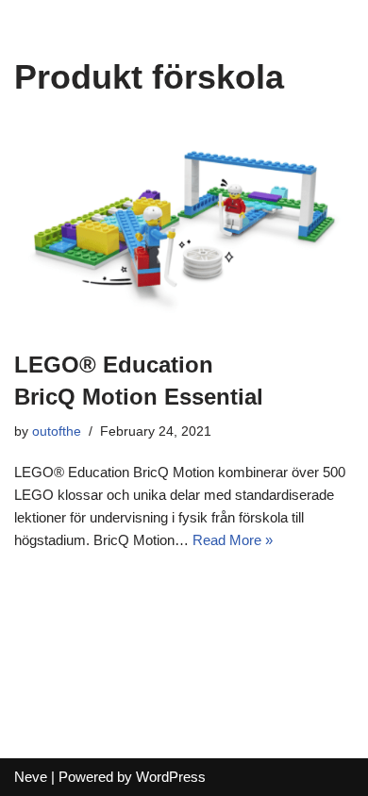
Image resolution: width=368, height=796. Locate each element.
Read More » (232, 540)
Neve (30, 777)
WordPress (171, 777)
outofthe (56, 431)
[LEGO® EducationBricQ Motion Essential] (184, 227)
